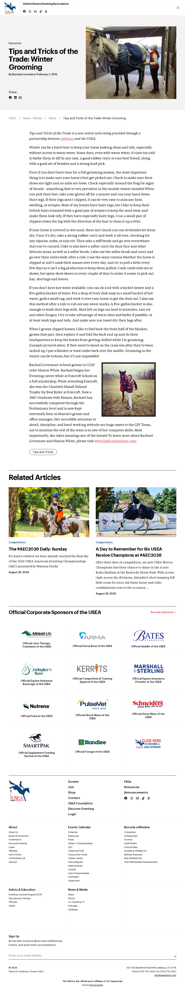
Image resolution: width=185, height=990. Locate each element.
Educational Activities (20, 898)
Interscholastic (75, 866)
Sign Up (14, 936)
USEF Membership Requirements (140, 862)
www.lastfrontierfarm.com (115, 441)
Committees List (17, 858)
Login (72, 814)
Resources (131, 787)
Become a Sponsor (162, 612)
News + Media (32, 118)
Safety (12, 906)
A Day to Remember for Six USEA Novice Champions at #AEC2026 (129, 552)
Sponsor (13, 862)
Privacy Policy (37, 971)
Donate (73, 781)
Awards (72, 869)
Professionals (130, 836)
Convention (130, 832)
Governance (15, 840)
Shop (72, 792)
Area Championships (78, 873)
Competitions (17, 542)
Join (71, 787)
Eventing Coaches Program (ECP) (25, 895)
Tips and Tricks (43, 452)
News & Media (77, 889)
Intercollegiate (75, 862)
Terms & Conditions (18, 971)
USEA (12, 118)
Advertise (73, 910)
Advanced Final (76, 851)
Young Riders (130, 847)
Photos (71, 898)
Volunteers (73, 877)
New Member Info (133, 858)
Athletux (67, 139)
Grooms (128, 840)
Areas (11, 847)
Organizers (73, 881)
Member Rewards (133, 855)
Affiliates (13, 851)
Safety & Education (22, 889)
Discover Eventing (81, 808)
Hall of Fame (15, 855)
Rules (71, 840)
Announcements (136, 792)
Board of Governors (18, 836)
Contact (74, 798)
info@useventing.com (165, 975)
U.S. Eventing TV (76, 902)
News (52, 118)
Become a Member (137, 827)
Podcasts (72, 906)
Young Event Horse (77, 855)
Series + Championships (80, 843)
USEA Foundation (80, 803)
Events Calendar (79, 827)
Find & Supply (96, 985)
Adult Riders (130, 843)
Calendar (73, 832)
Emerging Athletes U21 (135, 851)
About (13, 827)
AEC (70, 847)
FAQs (127, 781)
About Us (13, 832)
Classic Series (75, 858)
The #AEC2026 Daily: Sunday (38, 549)
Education (15, 43)
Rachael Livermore (23, 74)
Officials (13, 902)
